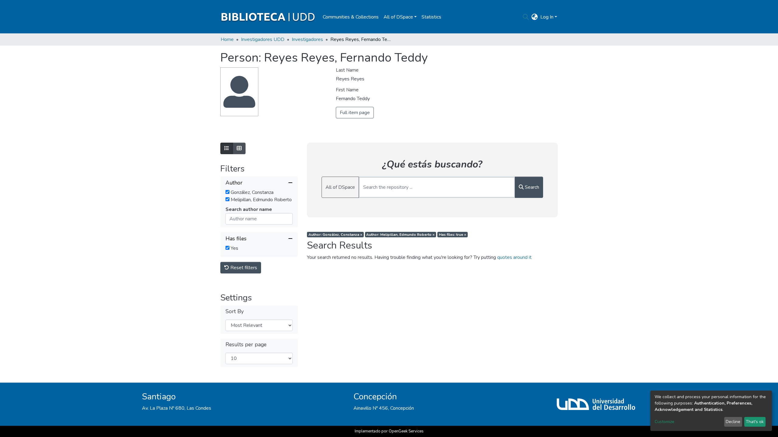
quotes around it (514, 257)
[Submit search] (526, 17)
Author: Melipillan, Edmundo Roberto (400, 234)
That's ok (755, 422)
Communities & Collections (351, 17)
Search (531, 187)
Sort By (234, 311)
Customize (664, 422)
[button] (535, 17)
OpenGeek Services (406, 431)
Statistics (431, 17)
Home (227, 39)
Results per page (246, 344)
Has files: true (452, 234)
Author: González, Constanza (335, 234)
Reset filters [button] (243, 267)
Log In (546, 17)
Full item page (355, 112)
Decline (733, 422)
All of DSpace (340, 187)
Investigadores (307, 39)
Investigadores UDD (262, 39)
